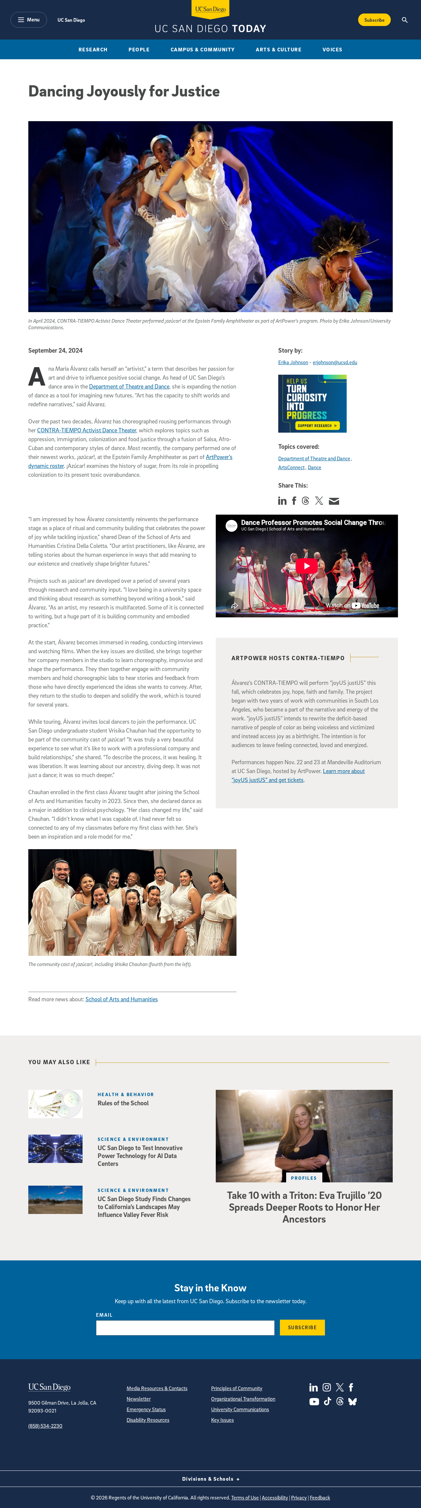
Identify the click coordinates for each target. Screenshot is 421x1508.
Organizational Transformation (243, 1398)
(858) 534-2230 (45, 1425)
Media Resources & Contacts (157, 1388)
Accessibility (275, 1497)
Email (104, 1315)
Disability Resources (148, 1419)
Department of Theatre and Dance (129, 386)
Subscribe (374, 20)
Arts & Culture (279, 49)
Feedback (320, 1497)
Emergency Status (146, 1409)
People (139, 49)
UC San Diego (71, 20)
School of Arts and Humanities (122, 999)
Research (93, 49)
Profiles (304, 1178)
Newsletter (139, 1398)
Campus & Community (203, 49)
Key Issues (222, 1419)
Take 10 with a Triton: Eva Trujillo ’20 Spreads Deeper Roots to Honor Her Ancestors (304, 1207)
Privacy (299, 1497)
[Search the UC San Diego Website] (404, 19)
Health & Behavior (126, 1094)
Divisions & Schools (208, 1478)
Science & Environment (133, 1139)
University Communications (240, 1409)
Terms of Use (245, 1497)
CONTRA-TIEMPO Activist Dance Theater (86, 430)
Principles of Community (236, 1388)
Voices (333, 49)
